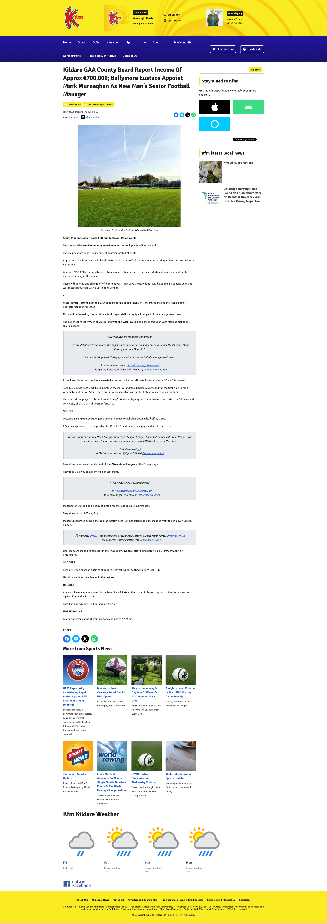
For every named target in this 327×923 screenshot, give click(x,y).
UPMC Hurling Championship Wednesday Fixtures (144, 778)
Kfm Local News (100, 899)
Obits (96, 42)
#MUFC (172, 536)
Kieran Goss (234, 19)
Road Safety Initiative (102, 56)
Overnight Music (143, 18)
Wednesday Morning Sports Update (178, 776)
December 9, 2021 (150, 540)
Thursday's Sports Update (74, 776)
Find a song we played (173, 899)
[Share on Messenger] (182, 114)
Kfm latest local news (223, 153)
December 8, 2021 (157, 369)
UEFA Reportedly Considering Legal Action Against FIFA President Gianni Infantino (75, 696)
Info (143, 42)
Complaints (213, 899)
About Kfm (82, 899)
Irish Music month (179, 42)
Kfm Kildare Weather (91, 814)
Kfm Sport (118, 899)
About (157, 42)
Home (67, 42)
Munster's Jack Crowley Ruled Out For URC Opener (111, 692)
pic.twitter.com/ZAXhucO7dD (134, 491)
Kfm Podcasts (195, 899)
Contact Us (130, 56)
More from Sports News (100, 104)
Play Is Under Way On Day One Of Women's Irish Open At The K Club (144, 694)
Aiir (192, 914)
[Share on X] (187, 114)
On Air (82, 42)
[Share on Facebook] (176, 114)
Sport (130, 42)
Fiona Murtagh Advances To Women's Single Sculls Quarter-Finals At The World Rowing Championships (111, 782)
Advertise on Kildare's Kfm (142, 899)
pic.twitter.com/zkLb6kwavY (143, 365)
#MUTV (94, 536)
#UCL (182, 536)
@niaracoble (92, 117)
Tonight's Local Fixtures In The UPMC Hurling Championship (181, 692)
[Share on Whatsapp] (193, 114)
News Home (74, 104)
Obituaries (245, 899)
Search (255, 69)
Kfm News (113, 42)
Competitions (72, 56)
